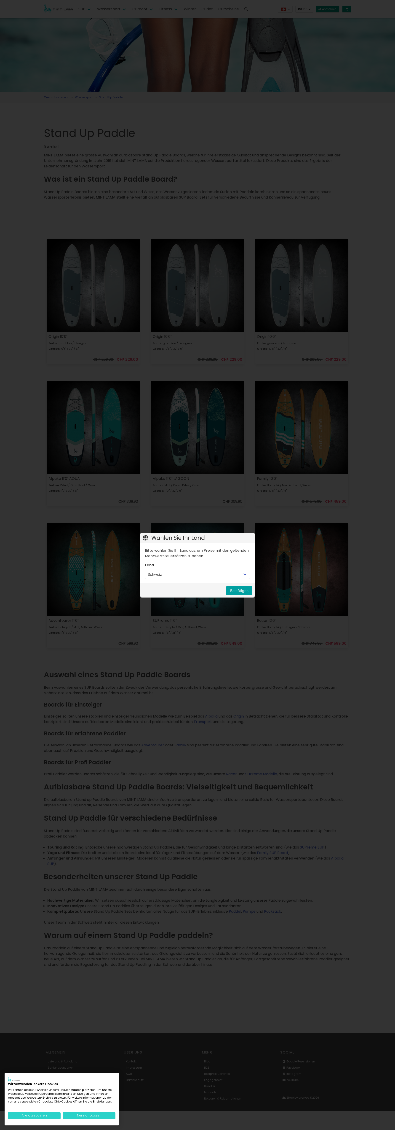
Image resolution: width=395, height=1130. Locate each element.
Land (149, 565)
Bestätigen (239, 590)
